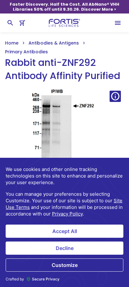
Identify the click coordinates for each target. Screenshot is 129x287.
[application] (64, 222)
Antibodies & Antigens (53, 43)
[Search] (10, 23)
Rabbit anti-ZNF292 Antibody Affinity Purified (62, 69)
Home (11, 43)
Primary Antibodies (26, 52)
